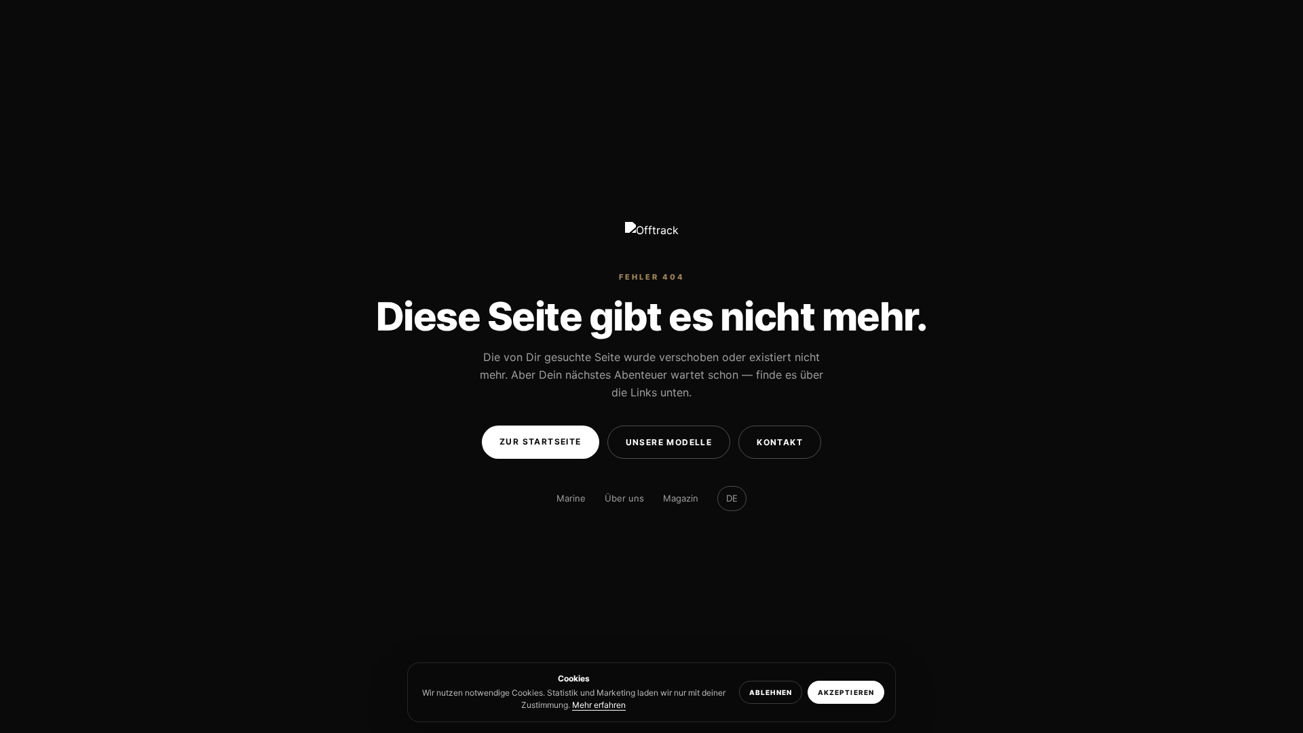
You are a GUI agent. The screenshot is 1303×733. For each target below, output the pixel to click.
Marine (571, 498)
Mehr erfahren (599, 705)
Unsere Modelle (669, 442)
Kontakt (780, 442)
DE (732, 498)
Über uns (624, 498)
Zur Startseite (540, 441)
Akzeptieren (846, 692)
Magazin (680, 498)
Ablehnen (770, 692)
